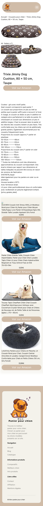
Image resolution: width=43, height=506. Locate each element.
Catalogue (11, 455)
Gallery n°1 (8, 43)
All (2, 43)
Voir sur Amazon (21, 87)
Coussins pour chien (17, 17)
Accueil (4, 17)
